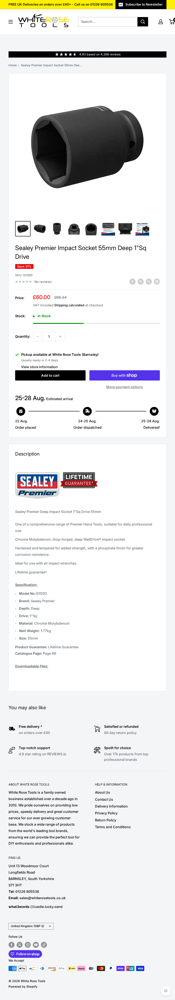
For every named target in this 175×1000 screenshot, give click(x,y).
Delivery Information (111, 806)
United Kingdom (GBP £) (27, 926)
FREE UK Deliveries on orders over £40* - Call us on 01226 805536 (61, 4)
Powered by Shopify (23, 986)
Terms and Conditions (113, 827)
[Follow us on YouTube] (36, 945)
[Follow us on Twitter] (20, 945)
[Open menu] (11, 21)
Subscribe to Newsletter (144, 4)
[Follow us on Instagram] (28, 945)
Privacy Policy (106, 813)
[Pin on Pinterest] (141, 281)
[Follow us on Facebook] (12, 945)
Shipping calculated (69, 305)
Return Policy (105, 820)
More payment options (124, 387)
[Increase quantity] (60, 336)
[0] (172, 21)
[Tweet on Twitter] (149, 281)
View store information (39, 367)
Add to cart (50, 375)
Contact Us (104, 799)
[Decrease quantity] (37, 336)
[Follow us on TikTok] (44, 945)
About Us (102, 792)
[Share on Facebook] (133, 281)
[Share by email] (157, 281)
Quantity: (22, 336)
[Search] (142, 21)
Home (13, 65)
